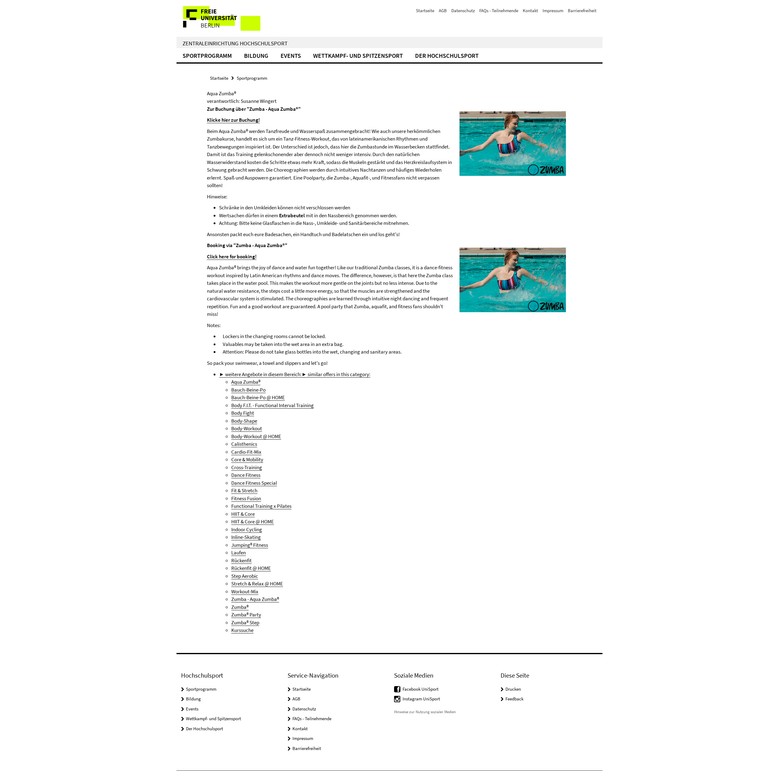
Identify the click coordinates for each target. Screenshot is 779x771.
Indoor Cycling (246, 529)
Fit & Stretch (244, 490)
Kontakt (530, 10)
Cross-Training (246, 467)
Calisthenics (244, 444)
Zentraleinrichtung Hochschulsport (235, 43)
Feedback (514, 699)
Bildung (256, 55)
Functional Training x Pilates (261, 506)
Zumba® (240, 607)
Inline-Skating (246, 537)
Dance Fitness (245, 475)
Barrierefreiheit (582, 10)
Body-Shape (244, 420)
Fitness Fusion (246, 498)
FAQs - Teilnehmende (498, 10)
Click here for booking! (232, 256)
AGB (443, 10)
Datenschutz (463, 10)
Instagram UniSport (421, 699)
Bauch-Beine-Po (248, 389)
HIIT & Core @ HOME (252, 521)
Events (291, 55)
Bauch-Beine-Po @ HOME (258, 397)
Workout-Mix (244, 591)
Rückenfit (241, 560)
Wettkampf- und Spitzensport (358, 55)
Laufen (238, 552)
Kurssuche (242, 630)
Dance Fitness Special (254, 483)
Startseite (425, 10)
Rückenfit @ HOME (251, 568)
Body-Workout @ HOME (256, 436)
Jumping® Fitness (249, 545)
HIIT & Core (243, 514)
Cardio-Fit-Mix (246, 451)
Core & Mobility (247, 459)
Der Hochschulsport (447, 55)
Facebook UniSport (420, 689)
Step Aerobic (244, 576)
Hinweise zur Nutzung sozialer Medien (425, 711)
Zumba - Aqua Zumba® (255, 599)
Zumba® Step (245, 622)
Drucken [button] (513, 689)
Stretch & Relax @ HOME (257, 583)
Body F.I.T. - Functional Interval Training (272, 405)
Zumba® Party (246, 614)
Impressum (553, 10)
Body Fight (242, 413)
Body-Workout (246, 428)
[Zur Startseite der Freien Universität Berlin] (227, 18)
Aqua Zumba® (245, 382)
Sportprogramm (207, 55)
